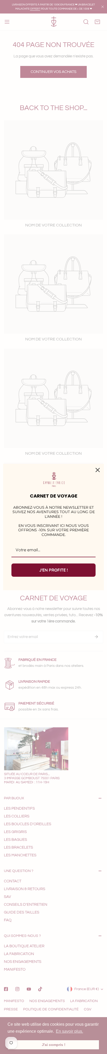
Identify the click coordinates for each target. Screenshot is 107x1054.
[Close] (97, 470)
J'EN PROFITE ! (53, 570)
